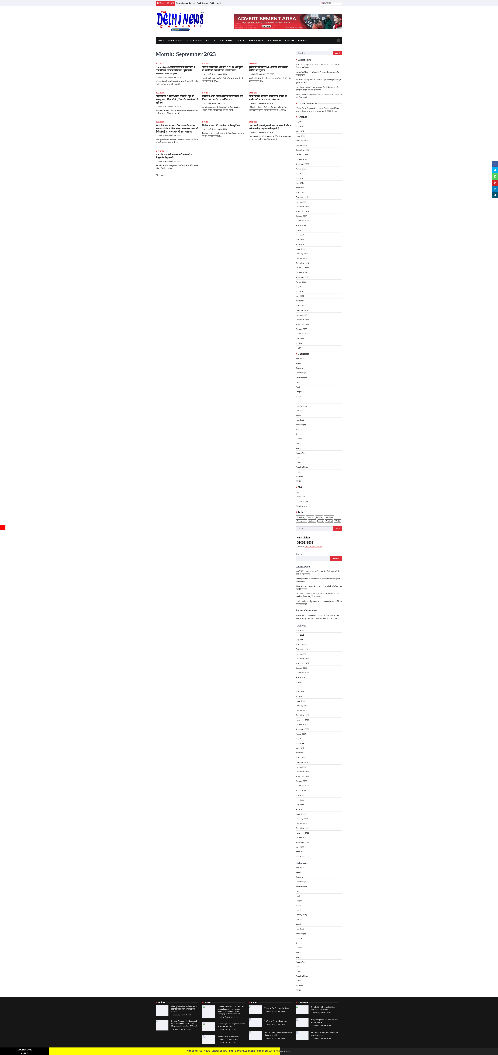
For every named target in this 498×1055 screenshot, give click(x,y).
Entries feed (300, 497)
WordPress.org (302, 506)
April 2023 (300, 301)
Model (298, 415)
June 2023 (300, 291)
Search (299, 554)
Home (161, 40)
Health (218, 3)
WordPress (285, 1051)
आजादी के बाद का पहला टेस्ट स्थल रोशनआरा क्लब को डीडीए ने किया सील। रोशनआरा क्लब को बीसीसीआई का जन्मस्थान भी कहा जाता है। (177, 128)
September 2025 (302, 164)
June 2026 (300, 126)
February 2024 (302, 253)
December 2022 (302, 319)
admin (160, 77)
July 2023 (299, 286)
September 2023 (302, 277)
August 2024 (301, 225)
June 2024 (300, 235)
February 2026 (302, 140)
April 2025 (300, 188)
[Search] (338, 40)
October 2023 (301, 272)
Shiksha (302, 40)
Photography (301, 424)
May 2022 (300, 338)
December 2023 (302, 263)
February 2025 (302, 197)
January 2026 (301, 145)
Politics (210, 40)
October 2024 (301, 216)
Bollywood (274, 40)
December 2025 (302, 150)
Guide (212, 3)
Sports (240, 40)
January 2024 (301, 258)
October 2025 (301, 159)
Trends (298, 472)
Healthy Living (301, 406)
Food (199, 3)
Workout (299, 476)
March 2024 (301, 249)
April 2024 (300, 244)
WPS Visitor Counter (314, 547)
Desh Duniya (226, 40)
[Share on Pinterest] (495, 183)
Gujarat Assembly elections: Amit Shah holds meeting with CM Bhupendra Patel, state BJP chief (184, 1023)
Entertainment (182, 3)
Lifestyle (299, 410)
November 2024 (302, 211)
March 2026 (301, 136)
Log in (298, 492)
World (298, 481)
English (327, 3)
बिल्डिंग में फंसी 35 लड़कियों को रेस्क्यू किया (221, 125)
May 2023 (300, 296)
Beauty (298, 363)
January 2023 (301, 315)
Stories (298, 448)
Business (289, 40)
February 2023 (302, 310)
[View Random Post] (316, 3)
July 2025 (299, 173)
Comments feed (302, 501)
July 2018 (299, 348)
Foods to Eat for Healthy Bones (276, 1008)
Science (299, 434)
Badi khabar (175, 40)
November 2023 (302, 268)
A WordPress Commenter (306, 108)
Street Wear (300, 453)
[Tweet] (495, 170)
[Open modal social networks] (495, 195)
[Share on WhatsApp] (495, 176)
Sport (321, 521)
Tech (297, 458)
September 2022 (302, 334)
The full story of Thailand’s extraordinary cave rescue (228, 1038)
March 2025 (301, 192)
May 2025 (300, 183)
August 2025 (301, 169)
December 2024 (302, 206)
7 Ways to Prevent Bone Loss (275, 1021)
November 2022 (302, 324)
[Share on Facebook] (495, 164)
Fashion (192, 3)
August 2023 (301, 282)
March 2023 (301, 305)
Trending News (302, 467)
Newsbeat (300, 420)
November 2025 (302, 155)
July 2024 (299, 230)
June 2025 (300, 178)
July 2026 (299, 122)
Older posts (161, 175)
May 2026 (300, 131)
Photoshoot (301, 521)
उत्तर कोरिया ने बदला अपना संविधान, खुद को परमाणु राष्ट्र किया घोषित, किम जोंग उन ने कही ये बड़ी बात (177, 99)
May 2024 (300, 239)
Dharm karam (256, 40)
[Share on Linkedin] (495, 189)
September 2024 (302, 221)
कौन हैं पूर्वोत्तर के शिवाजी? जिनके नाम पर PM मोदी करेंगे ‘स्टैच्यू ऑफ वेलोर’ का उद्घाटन (184, 1008)
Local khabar (194, 40)
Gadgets (205, 3)
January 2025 (301, 202)
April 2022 (300, 343)
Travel (298, 462)
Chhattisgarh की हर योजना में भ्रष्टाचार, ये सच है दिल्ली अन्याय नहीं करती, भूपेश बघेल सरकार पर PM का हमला (175, 70)
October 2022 (301, 329)
